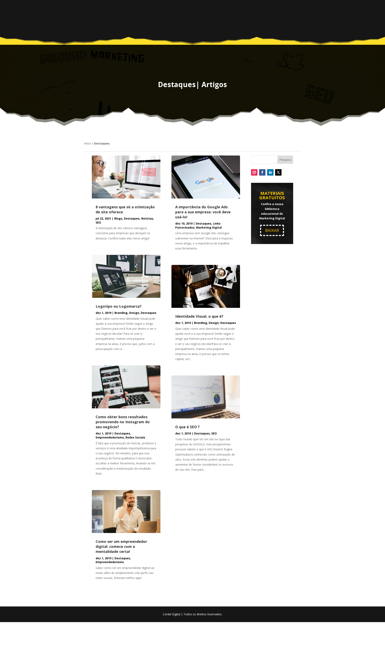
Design (134, 313)
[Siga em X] (278, 172)
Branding (121, 313)
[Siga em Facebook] (262, 172)
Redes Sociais (135, 437)
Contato (276, 18)
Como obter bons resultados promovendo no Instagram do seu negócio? (123, 421)
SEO (98, 222)
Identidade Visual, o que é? (199, 316)
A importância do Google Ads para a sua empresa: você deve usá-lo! (203, 211)
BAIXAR (272, 230)
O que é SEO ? (187, 426)
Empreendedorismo (110, 437)
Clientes (244, 18)
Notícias (147, 218)
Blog (260, 18)
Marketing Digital (209, 227)
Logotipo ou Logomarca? (119, 306)
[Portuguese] (293, 20)
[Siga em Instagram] (254, 172)
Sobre (204, 18)
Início (87, 143)
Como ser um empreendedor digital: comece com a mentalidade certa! (121, 546)
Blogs (118, 218)
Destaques (132, 218)
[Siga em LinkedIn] (270, 172)
